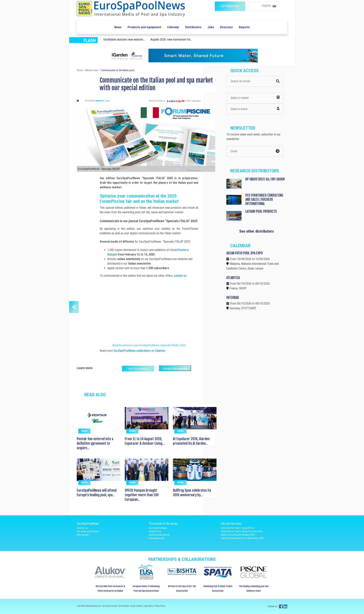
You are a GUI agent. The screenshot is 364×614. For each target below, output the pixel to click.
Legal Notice (148, 606)
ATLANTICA (233, 278)
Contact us (82, 528)
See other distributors (256, 231)
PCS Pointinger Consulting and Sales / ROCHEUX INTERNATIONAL (264, 199)
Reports (244, 27)
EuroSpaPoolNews (158, 528)
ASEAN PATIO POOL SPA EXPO (244, 253)
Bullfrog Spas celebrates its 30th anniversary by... (192, 492)
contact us (180, 275)
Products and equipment (144, 27)
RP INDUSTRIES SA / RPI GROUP (265, 179)
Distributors (193, 27)
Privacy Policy (159, 606)
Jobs (210, 27)
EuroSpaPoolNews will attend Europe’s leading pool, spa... (97, 492)
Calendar (173, 27)
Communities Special (159, 534)
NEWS (84, 431)
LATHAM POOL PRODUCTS (261, 211)
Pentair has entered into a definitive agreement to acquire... (95, 443)
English (267, 5)
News (118, 27)
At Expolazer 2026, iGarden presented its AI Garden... (191, 441)
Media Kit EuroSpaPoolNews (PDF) (238, 534)
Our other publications (88, 531)
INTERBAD (232, 297)
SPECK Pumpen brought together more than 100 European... (141, 495)
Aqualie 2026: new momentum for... (171, 39)
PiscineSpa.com (156, 538)
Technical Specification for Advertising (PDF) (242, 538)
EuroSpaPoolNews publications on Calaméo (139, 350)
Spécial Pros (155, 531)
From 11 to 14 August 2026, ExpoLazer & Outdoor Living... (145, 441)
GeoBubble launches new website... (124, 39)
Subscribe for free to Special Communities (242, 531)
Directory (226, 27)
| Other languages (193, 101)
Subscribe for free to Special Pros (237, 528)
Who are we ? (83, 534)
